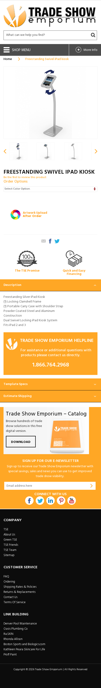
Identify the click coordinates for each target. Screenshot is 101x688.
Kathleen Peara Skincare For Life (24, 649)
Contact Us (10, 597)
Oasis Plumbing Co (16, 628)
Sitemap (9, 555)
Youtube (71, 500)
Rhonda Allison (13, 639)
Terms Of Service (15, 602)
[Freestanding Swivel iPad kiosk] (46, 151)
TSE (6, 529)
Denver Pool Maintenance (20, 623)
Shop (16, 50)
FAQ (6, 576)
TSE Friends (11, 544)
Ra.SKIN (8, 634)
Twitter (40, 500)
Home (8, 59)
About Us (9, 534)
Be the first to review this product (25, 177)
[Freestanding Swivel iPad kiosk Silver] (18, 151)
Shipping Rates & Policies (20, 586)
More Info (90, 50)
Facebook (29, 500)
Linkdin (50, 500)
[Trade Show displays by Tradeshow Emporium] (50, 16)
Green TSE (10, 539)
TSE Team (10, 550)
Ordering (9, 581)
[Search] (93, 35)
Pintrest (61, 500)
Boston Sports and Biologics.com (24, 644)
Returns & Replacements (19, 592)
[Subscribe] (92, 486)
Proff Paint (10, 654)
